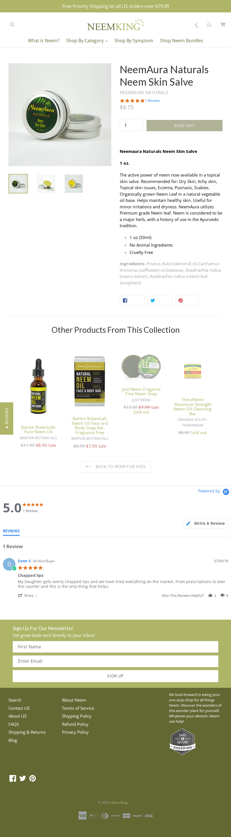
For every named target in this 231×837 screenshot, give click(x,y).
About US (17, 716)
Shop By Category (85, 40)
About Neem (74, 700)
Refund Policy (75, 724)
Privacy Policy (75, 732)
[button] (28, 595)
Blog (12, 740)
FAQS (13, 724)
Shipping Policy (77, 716)
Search (14, 700)
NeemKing (119, 802)
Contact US (19, 708)
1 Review (152, 100)
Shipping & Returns (27, 732)
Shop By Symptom (133, 40)
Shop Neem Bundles (181, 40)
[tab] (205, 523)
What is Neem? (43, 40)
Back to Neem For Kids (120, 466)
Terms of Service (78, 708)
